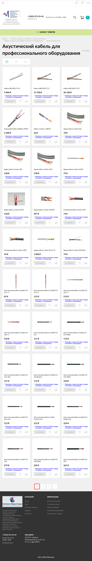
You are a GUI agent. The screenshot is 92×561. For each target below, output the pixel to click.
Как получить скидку (54, 514)
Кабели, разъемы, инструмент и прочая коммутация (28, 38)
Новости (28, 510)
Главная (4, 38)
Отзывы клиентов (31, 507)
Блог (26, 504)
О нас (27, 501)
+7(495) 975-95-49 (35, 16)
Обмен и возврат (53, 507)
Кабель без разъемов (54, 41)
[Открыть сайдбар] (3, 3)
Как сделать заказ (53, 501)
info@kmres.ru (32, 19)
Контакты (28, 514)
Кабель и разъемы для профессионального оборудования (23, 41)
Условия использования (55, 510)
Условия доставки (53, 504)
